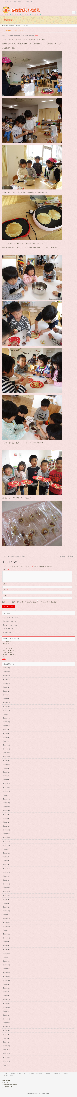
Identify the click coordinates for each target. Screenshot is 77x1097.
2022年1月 (7, 853)
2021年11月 (7, 861)
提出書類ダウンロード (9, 1075)
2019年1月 (7, 984)
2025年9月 (7, 702)
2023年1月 (7, 810)
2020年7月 (7, 918)
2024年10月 (7, 737)
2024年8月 (7, 745)
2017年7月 (7, 1053)
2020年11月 (7, 903)
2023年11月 (7, 776)
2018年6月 (7, 1011)
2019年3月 (7, 976)
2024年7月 (7, 749)
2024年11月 (7, 733)
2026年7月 (7, 668)
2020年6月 (7, 922)
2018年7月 (7, 1007)
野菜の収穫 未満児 (9, 629)
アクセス (66, 1073)
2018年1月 (7, 1030)
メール (5, 589)
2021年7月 (7, 876)
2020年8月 (7, 914)
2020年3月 (7, 930)
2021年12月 (7, 857)
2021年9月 (7, 868)
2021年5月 (7, 884)
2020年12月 (7, 899)
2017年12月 (7, 1034)
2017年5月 (7, 1061)
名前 (4, 584)
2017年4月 (7, 1065)
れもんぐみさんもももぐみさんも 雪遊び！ (14, 556)
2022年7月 (7, 830)
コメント (5, 569)
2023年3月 (7, 803)
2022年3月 (7, 845)
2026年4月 (7, 679)
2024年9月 (7, 741)
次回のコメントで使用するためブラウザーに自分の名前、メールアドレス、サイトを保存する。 (30, 602)
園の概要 (13, 1073)
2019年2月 (7, 980)
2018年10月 (7, 996)
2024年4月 (7, 756)
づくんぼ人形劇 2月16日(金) (66, 556)
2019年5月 (7, 968)
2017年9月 (7, 1046)
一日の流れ (31, 1073)
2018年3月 (7, 1023)
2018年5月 (7, 1015)
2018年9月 (7, 999)
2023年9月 (7, 783)
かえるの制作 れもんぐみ (11, 617)
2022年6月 (7, 833)
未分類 (36, 35)
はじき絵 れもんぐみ (10, 621)
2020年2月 (7, 934)
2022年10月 (7, 822)
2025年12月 (7, 691)
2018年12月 (7, 988)
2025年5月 (7, 714)
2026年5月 (7, 675)
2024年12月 (7, 729)
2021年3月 (7, 891)
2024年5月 (7, 753)
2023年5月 (7, 795)
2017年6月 (7, 1057)
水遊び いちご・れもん (10, 625)
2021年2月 (7, 895)
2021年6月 (7, 880)
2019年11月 (7, 945)
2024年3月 (7, 760)
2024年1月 (7, 768)
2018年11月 (7, 992)
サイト (4, 595)
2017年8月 (7, 1049)
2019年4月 (7, 972)
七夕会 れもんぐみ (9, 632)
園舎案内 (48, 1073)
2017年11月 (7, 1038)
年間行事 (39, 1073)
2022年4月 (7, 841)
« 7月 (4, 659)
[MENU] (74, 12)
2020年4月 (7, 926)
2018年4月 (7, 1019)
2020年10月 (7, 907)
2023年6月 (7, 791)
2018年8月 (7, 1003)
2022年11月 (7, 818)
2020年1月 (7, 938)
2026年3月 (7, 683)
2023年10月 (7, 779)
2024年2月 (7, 764)
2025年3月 (7, 722)
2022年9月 (7, 826)
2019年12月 (7, 942)
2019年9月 (7, 953)
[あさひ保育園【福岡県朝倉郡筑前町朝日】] (21, 13)
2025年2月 (7, 725)
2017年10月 (7, 1042)
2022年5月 (7, 837)
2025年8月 (7, 706)
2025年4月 (7, 718)
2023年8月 (7, 787)
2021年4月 (7, 888)
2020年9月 (7, 911)
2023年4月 (7, 799)
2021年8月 (7, 872)
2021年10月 (7, 864)
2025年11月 (7, 695)
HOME (5, 1073)
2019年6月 (7, 965)
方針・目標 (22, 1073)
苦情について (57, 1073)
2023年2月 (7, 807)
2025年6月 (7, 710)
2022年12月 (7, 814)
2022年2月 (7, 849)
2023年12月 (7, 772)
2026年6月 (7, 672)
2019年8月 (7, 957)
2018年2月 (7, 1026)
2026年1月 (7, 687)
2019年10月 (7, 949)
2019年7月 (7, 961)
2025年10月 (7, 699)
